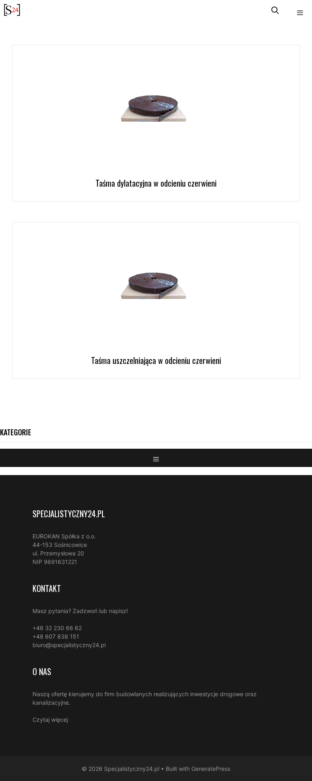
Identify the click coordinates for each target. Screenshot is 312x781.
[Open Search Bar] (275, 10)
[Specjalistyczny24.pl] (12, 10)
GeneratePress (210, 768)
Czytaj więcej (50, 719)
